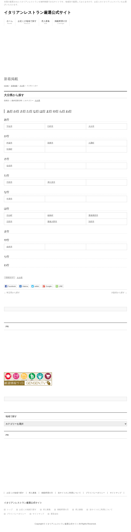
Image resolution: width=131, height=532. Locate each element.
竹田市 (9, 182)
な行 (36, 111)
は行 (42, 111)
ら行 (62, 111)
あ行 (10, 111)
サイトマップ (115, 493)
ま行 (49, 111)
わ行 (69, 111)
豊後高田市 (93, 215)
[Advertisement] (65, 50)
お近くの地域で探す (15, 493)
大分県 (37, 100)
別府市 (91, 221)
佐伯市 (9, 166)
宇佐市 (9, 126)
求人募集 (32, 493)
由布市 (9, 247)
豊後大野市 (52, 221)
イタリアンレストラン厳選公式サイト (37, 12)
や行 (55, 111)
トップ (10, 510)
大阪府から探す (119, 292)
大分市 (91, 126)
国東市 (50, 143)
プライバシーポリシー (95, 493)
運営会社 (54, 514)
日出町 (9, 215)
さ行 (23, 111)
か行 (16, 111)
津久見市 (51, 182)
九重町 (91, 143)
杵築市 (9, 143)
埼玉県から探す (12, 292)
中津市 (9, 199)
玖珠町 (9, 149)
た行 (29, 111)
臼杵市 (50, 126)
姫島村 (50, 215)
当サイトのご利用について (69, 493)
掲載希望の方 (47, 493)
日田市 (9, 221)
